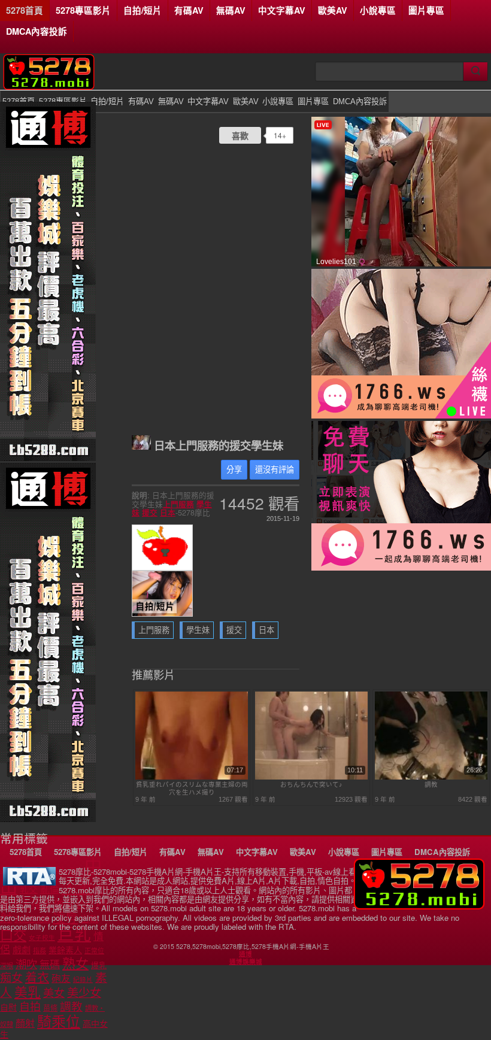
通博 (245, 953)
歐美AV (332, 10)
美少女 (84, 993)
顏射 (25, 1023)
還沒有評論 (274, 469)
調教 (431, 784)
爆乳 (99, 965)
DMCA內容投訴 (36, 31)
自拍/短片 (142, 10)
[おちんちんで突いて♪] (311, 777)
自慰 (8, 1007)
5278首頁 (24, 10)
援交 (149, 512)
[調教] (431, 777)
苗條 (50, 1008)
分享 (234, 469)
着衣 (37, 977)
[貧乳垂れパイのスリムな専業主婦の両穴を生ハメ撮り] (191, 777)
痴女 (11, 978)
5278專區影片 (83, 10)
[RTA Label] (29, 882)
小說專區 (378, 10)
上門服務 (178, 504)
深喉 (6, 965)
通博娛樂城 (245, 961)
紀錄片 (83, 979)
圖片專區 (426, 10)
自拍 (30, 1007)
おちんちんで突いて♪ (311, 784)
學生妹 (198, 630)
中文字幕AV (281, 10)
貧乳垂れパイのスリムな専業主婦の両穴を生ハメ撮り (192, 788)
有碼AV (189, 10)
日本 (167, 512)
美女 (54, 993)
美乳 (27, 992)
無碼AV (231, 10)
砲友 (61, 979)
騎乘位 (58, 1022)
